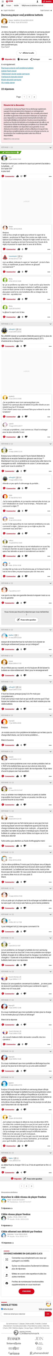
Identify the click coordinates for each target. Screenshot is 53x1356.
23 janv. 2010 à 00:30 (15, 1118)
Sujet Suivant (45, 10)
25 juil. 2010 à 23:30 (15, 860)
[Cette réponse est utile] (17, 176)
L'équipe (22, 1324)
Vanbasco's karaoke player (12, 77)
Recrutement (8, 1326)
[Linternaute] (13, 1343)
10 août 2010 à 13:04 (15, 543)
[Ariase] (13, 1353)
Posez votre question (28, 620)
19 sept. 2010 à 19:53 (15, 896)
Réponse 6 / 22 (7, 656)
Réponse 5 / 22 (7, 630)
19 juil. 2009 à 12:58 (15, 1008)
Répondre (18, 1179)
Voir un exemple (45, 1309)
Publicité (38, 1324)
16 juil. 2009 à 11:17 (15, 979)
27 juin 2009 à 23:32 (15, 332)
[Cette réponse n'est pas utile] (24, 176)
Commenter (9, 176)
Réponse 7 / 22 (7, 682)
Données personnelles (19, 1326)
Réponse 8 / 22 (7, 715)
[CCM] (9, 1)
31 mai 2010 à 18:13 (15, 498)
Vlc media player (8, 82)
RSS (10, 1328)
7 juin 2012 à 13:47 (14, 946)
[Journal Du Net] (39, 1338)
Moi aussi (24, 59)
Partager (36, 59)
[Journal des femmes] (13, 1338)
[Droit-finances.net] (39, 1343)
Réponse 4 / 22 (7, 583)
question (49, 1)
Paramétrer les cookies (35, 1326)
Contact (44, 1324)
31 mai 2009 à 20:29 (15, 637)
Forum (8, 5)
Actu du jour (8, 1309)
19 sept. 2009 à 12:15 (15, 451)
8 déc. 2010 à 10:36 (15, 565)
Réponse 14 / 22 (7, 914)
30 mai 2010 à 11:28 (15, 259)
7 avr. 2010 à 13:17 (14, 591)
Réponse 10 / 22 (7, 783)
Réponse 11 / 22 (7, 811)
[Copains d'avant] (13, 1348)
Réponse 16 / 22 (7, 971)
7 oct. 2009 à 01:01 (15, 1161)
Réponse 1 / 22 (7, 147)
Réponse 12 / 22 (7, 852)
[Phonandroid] (39, 1353)
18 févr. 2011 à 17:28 (15, 922)
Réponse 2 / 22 (7, 324)
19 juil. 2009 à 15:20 (15, 1033)
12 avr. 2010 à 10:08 (15, 399)
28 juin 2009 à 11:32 (15, 663)
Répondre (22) (10, 59)
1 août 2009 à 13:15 (15, 759)
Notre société (30, 1324)
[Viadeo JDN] (39, 1348)
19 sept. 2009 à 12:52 (15, 480)
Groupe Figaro (29, 1328)
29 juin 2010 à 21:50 (15, 819)
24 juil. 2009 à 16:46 (15, 1059)
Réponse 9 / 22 (7, 751)
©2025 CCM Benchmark (42, 1328)
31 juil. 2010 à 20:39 (15, 520)
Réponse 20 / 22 (7, 1153)
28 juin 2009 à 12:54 (15, 689)
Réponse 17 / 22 (7, 1000)
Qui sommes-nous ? (12, 1324)
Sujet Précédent (9, 10)
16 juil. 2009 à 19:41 (15, 159)
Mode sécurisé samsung (11, 80)
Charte (6, 1328)
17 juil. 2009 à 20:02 (15, 723)
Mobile (16, 5)
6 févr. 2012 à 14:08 (15, 281)
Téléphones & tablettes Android (32, 5)
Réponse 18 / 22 (7, 1051)
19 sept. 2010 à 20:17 (15, 426)
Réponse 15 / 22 (7, 938)
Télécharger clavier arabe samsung (15, 74)
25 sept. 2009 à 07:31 (15, 1085)
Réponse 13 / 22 (7, 888)
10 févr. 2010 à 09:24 (15, 229)
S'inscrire (26, 1291)
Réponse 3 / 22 (7, 444)
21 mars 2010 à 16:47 (15, 790)
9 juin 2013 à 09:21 (22, 22)
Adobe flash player (8, 71)
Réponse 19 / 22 (7, 1077)
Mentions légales (18, 1328)
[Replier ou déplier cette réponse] (51, 147)
